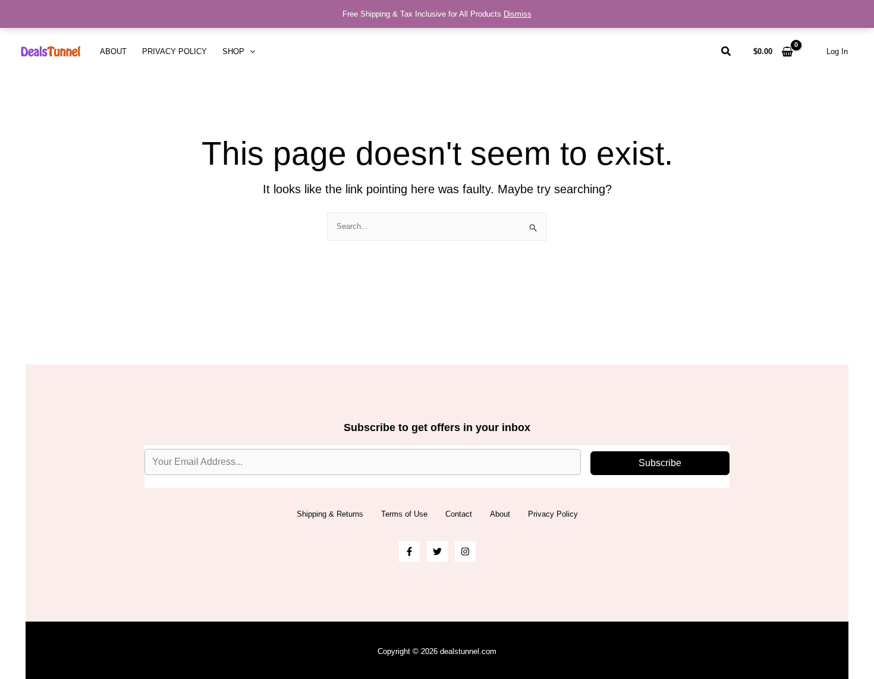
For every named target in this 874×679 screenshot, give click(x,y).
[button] (249, 52)
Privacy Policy (174, 51)
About (113, 51)
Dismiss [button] (518, 14)
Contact (458, 514)
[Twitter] (437, 551)
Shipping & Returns (330, 514)
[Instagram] (465, 551)
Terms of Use (404, 514)
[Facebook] (409, 551)
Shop (233, 51)
